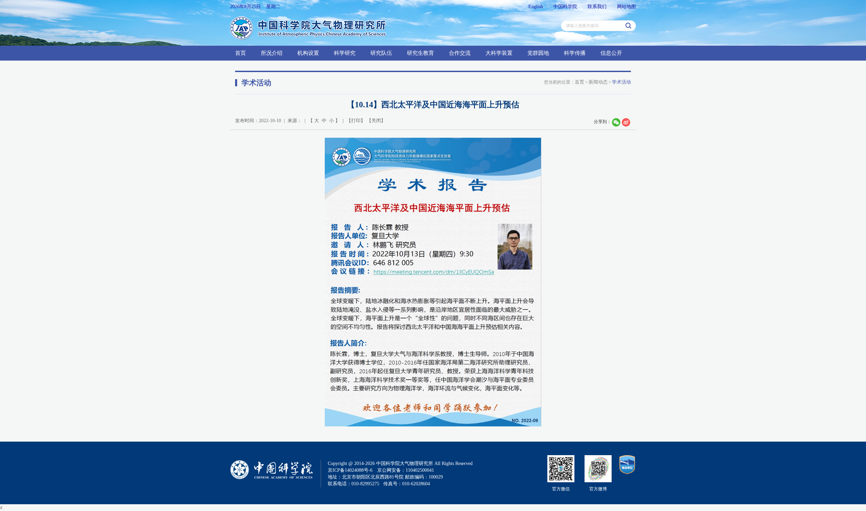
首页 (240, 53)
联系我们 (597, 6)
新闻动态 (598, 82)
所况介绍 (271, 53)
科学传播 (575, 53)
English (535, 6)
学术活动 (621, 82)
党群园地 (538, 53)
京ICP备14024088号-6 (350, 470)
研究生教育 (420, 53)
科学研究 (345, 53)
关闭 (376, 120)
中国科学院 (565, 6)
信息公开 (611, 53)
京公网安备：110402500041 (405, 470)
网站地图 (626, 6)
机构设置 (308, 53)
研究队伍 (381, 53)
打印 (356, 120)
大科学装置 (498, 53)
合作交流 (460, 53)
